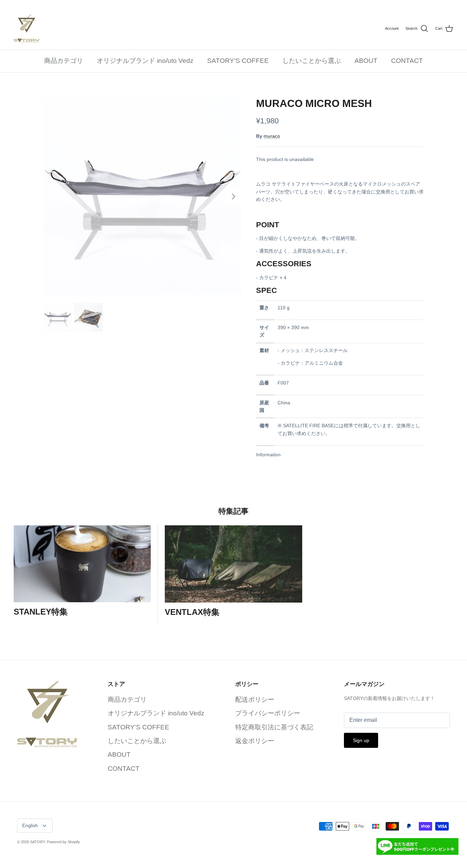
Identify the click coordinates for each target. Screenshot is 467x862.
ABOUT (366, 60)
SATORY (37, 842)
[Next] (233, 196)
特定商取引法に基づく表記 (274, 727)
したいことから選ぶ (311, 60)
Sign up (361, 740)
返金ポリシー (254, 740)
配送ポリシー (254, 699)
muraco (272, 136)
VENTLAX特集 (192, 612)
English (30, 825)
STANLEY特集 (41, 611)
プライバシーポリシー (267, 713)
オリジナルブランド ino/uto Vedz (145, 60)
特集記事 (233, 511)
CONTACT (407, 60)
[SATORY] (26, 28)
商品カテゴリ (63, 60)
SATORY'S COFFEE (238, 60)
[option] (142, 196)
